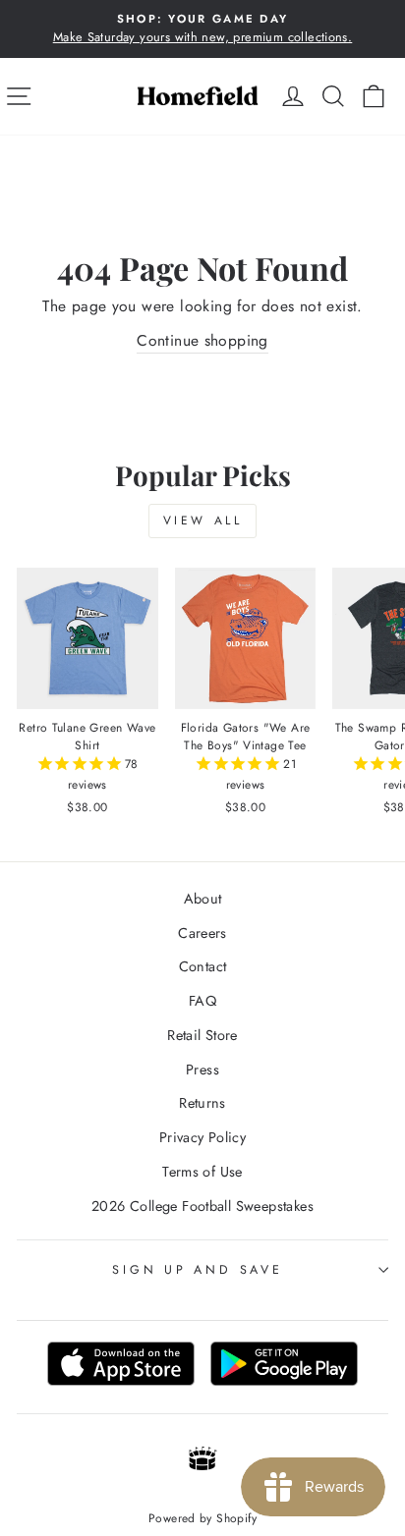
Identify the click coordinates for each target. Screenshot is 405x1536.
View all (203, 520)
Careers (202, 933)
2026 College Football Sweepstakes (202, 1206)
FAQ (202, 1001)
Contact (203, 966)
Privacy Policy (202, 1137)
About (203, 898)
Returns (202, 1103)
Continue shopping (202, 340)
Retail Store (202, 1035)
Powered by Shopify (202, 1518)
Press (202, 1069)
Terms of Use (202, 1171)
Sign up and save (197, 1270)
